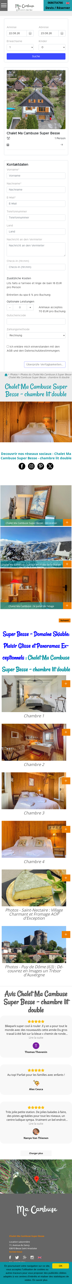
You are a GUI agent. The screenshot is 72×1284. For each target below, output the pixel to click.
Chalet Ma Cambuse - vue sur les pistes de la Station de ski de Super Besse (31, 566)
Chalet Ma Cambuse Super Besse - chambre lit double (39, 377)
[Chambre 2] (66, 732)
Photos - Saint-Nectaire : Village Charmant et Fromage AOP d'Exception (34, 914)
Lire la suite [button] (36, 1037)
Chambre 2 (34, 764)
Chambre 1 (34, 715)
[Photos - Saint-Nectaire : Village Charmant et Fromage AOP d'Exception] (66, 878)
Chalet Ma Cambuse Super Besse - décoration (31, 522)
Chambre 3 (34, 813)
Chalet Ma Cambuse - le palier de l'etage (31, 606)
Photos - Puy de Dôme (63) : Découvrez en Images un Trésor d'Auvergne (34, 971)
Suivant (64, 620)
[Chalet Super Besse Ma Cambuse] (6, 374)
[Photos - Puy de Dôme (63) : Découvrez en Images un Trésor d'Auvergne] (66, 934)
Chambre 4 (34, 861)
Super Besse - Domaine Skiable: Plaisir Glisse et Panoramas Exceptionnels (36, 646)
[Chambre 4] (66, 829)
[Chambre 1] (66, 683)
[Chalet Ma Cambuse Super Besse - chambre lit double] (24, 8)
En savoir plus (39, 1280)
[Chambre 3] (66, 780)
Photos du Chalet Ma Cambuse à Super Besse (45, 374)
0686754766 (55, 3)
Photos (14, 374)
